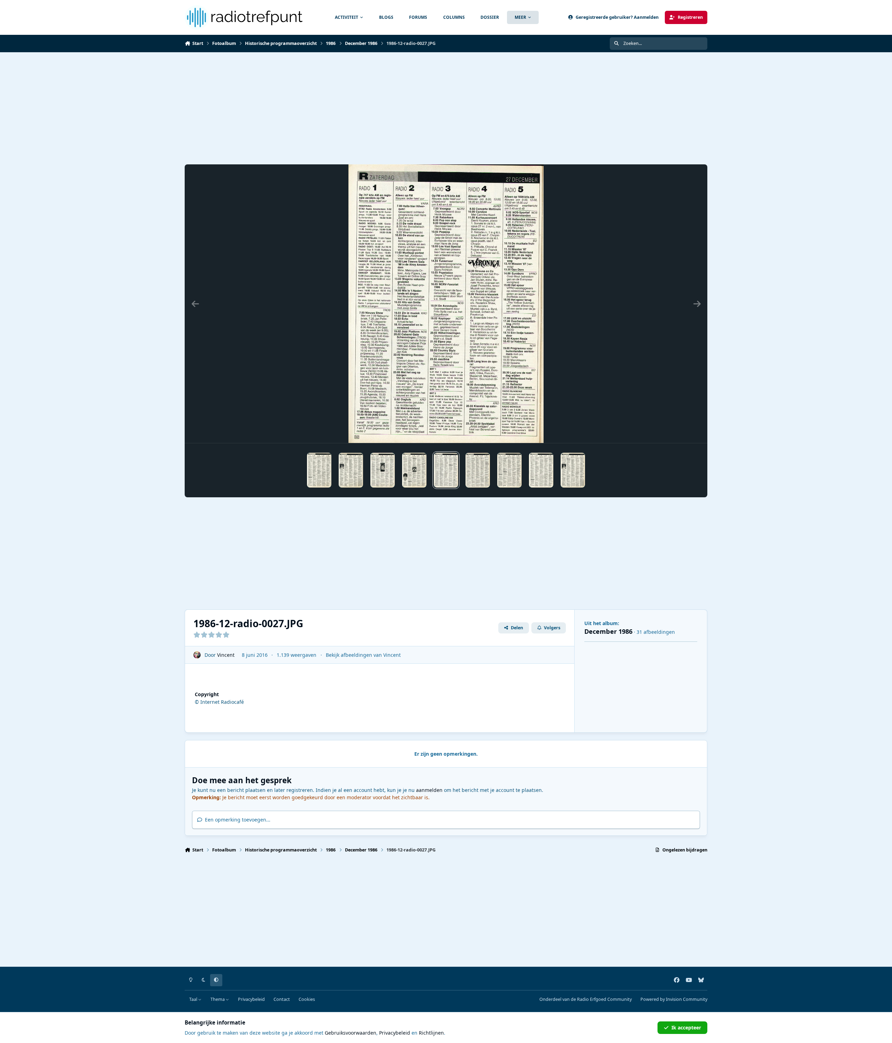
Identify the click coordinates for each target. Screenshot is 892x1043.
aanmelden (429, 790)
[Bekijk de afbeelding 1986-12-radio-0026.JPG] (414, 470)
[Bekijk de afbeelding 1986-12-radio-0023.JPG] (319, 470)
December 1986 (608, 631)
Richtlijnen (431, 1032)
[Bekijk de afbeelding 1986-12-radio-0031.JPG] (573, 470)
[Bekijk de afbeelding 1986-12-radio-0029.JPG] (509, 470)
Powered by (673, 999)
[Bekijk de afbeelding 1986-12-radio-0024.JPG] (351, 470)
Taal (193, 999)
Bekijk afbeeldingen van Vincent (363, 655)
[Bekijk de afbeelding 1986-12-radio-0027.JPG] (446, 470)
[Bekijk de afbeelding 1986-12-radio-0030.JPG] (541, 470)
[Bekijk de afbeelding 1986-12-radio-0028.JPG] (478, 470)
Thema (218, 999)
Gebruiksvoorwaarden (350, 1032)
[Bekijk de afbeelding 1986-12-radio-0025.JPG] (382, 470)
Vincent (225, 655)
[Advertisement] (394, 108)
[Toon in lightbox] (446, 303)
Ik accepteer (686, 1027)
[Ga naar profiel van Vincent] (197, 655)
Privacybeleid (251, 999)
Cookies (307, 999)
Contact (282, 999)
